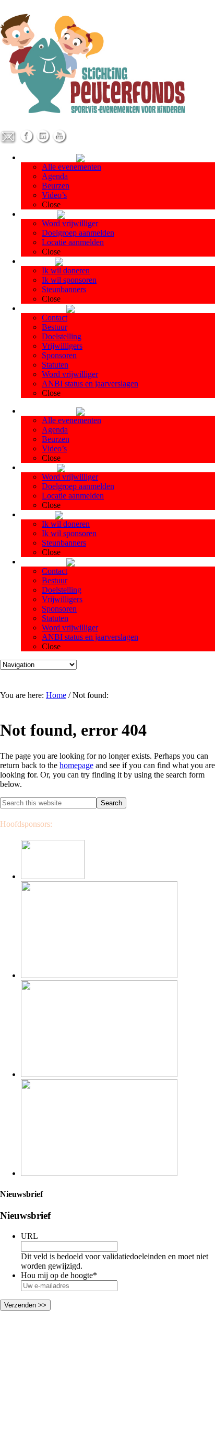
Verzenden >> (25, 1305)
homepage (76, 765)
